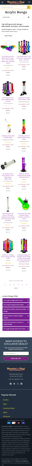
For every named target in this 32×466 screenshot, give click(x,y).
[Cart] (29, 2)
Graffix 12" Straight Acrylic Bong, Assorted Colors (8, 256)
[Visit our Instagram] (21, 383)
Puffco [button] (6, 400)
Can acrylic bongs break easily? (13, 305)
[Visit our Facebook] (10, 383)
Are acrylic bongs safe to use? (13, 300)
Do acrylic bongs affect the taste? (14, 329)
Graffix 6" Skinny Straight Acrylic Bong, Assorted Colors (24, 175)
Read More (8, 36)
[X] (17, 383)
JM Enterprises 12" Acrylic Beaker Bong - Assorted (8, 99)
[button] (28, 17)
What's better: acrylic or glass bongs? (13, 317)
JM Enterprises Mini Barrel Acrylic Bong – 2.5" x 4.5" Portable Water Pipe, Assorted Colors (8, 60)
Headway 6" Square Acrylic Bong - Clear (24, 98)
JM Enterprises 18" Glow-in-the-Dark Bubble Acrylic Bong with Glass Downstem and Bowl (8, 217)
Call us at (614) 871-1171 (16, 379)
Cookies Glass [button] (9, 408)
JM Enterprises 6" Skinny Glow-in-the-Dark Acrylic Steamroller (8, 176)
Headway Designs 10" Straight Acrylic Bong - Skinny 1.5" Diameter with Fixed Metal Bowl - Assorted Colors (24, 258)
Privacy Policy (6, 461)
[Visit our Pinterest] (14, 383)
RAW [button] (5, 404)
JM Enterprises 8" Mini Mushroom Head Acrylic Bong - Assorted (24, 58)
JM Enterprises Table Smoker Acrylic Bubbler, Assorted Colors (24, 216)
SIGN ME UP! (16, 358)
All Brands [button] (6, 416)
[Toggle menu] (2, 2)
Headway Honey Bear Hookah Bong (8, 136)
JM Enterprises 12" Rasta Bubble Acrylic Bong (24, 137)
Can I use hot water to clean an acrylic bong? (13, 323)
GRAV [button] (5, 412)
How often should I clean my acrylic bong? (14, 310)
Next (16, 288)
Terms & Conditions (21, 461)
